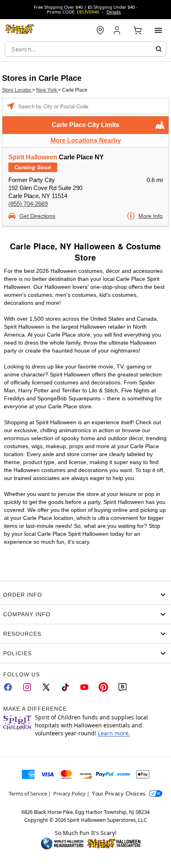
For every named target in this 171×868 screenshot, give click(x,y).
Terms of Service (28, 793)
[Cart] (138, 30)
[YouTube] (84, 687)
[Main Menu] (158, 30)
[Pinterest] (103, 687)
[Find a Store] (100, 30)
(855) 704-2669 (28, 203)
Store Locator (17, 90)
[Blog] (122, 687)
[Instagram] (27, 687)
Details (114, 12)
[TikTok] (65, 687)
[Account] (118, 30)
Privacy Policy (69, 793)
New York (47, 90)
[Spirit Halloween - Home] (20, 30)
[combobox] (85, 49)
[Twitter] (46, 687)
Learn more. (114, 733)
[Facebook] (8, 687)
